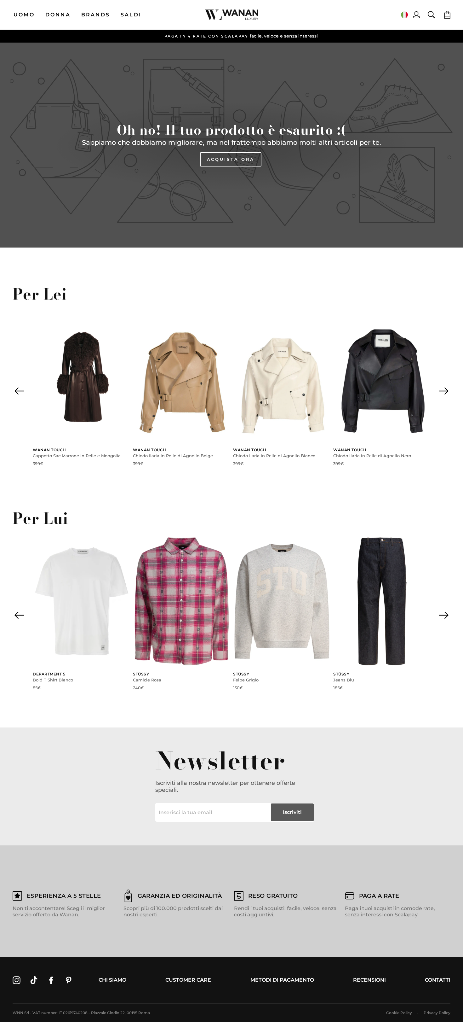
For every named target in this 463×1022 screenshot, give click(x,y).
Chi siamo (112, 980)
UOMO (24, 15)
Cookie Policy (399, 1012)
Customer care (188, 980)
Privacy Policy (437, 1012)
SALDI (131, 15)
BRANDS (95, 15)
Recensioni (369, 980)
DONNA (58, 15)
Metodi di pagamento (282, 980)
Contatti (437, 980)
